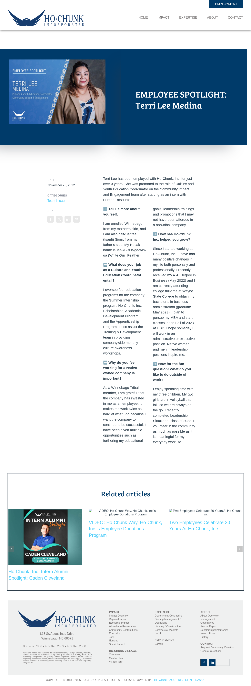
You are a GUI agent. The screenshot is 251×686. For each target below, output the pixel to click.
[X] (59, 219)
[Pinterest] (76, 219)
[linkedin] (212, 662)
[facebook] (204, 662)
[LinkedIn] (68, 219)
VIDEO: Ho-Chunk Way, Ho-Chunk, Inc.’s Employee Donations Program (125, 529)
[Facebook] (50, 219)
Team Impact (56, 200)
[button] (11, 549)
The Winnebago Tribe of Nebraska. (178, 679)
